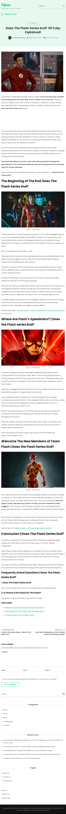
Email (25, 670)
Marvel (5, 714)
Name (3, 670)
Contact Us (7, 777)
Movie (5, 718)
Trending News (8, 721)
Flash (10, 588)
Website (47, 670)
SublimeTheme (57, 808)
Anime (5, 710)
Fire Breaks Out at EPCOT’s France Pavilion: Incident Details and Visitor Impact (29, 747)
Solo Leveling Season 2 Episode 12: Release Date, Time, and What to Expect (28, 750)
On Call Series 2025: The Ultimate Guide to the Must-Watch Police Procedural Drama (31, 754)
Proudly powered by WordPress (28, 810)
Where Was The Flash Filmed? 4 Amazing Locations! (24, 607)
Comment (5, 652)
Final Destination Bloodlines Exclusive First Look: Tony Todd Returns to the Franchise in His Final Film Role (33, 741)
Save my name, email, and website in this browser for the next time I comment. (30, 679)
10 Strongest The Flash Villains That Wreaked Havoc (24, 611)
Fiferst (5, 5)
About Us (6, 773)
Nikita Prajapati (20, 38)
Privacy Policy (7, 781)
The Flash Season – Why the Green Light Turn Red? (32, 528)
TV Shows (33, 23)
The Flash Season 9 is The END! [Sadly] (19, 615)
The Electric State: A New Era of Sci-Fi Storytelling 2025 (21, 758)
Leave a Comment (51, 38)
